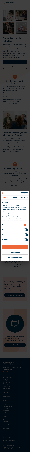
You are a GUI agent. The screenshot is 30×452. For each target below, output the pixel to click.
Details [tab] (15, 197)
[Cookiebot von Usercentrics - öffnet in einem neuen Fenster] (21, 193)
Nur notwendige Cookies (15, 257)
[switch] (26, 229)
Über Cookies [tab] (24, 197)
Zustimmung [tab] (5, 197)
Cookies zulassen (15, 247)
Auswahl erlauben (15, 252)
